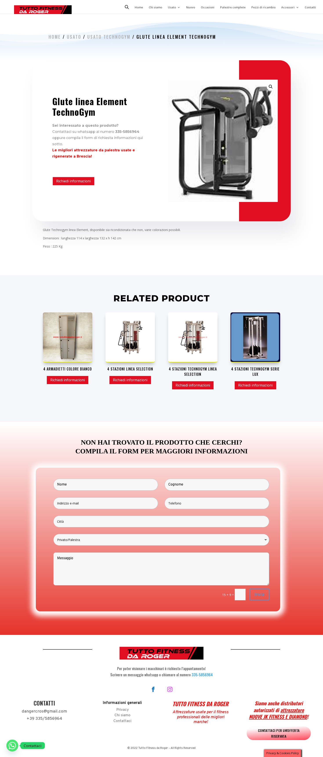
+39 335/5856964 (44, 718)
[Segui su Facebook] (153, 689)
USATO (74, 36)
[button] (271, 87)
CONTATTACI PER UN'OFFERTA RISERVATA (278, 733)
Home (139, 7)
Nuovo (190, 7)
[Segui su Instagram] (170, 689)
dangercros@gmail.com (44, 711)
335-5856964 (202, 674)
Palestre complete (233, 7)
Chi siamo (155, 7)
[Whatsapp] (12, 746)
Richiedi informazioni (73, 181)
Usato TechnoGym (109, 36)
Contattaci (122, 721)
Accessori (288, 7)
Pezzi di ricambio (263, 7)
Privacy (122, 710)
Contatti (310, 7)
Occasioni (207, 7)
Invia (259, 594)
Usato (172, 7)
